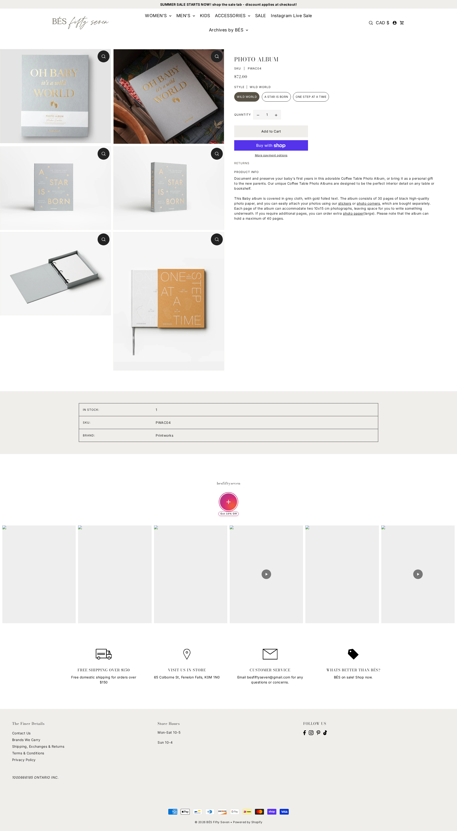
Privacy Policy (24, 760)
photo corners (368, 204)
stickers (344, 204)
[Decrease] (258, 114)
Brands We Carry (26, 740)
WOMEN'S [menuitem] (156, 15)
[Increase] (276, 114)
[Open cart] (401, 23)
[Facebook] (304, 732)
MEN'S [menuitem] (184, 15)
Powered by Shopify (247, 822)
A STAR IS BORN (276, 97)
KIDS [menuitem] (205, 15)
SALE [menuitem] (260, 15)
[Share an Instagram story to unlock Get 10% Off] (228, 502)
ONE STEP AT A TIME (311, 97)
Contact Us (21, 733)
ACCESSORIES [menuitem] (231, 15)
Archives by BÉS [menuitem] (227, 29)
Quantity (242, 115)
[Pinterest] (318, 732)
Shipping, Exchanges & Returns (38, 746)
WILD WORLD (247, 97)
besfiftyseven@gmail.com (268, 677)
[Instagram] (311, 732)
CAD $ (382, 22)
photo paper (353, 214)
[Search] (370, 23)
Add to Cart (271, 131)
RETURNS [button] (241, 163)
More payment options (271, 155)
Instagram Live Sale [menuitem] (291, 15)
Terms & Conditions (28, 753)
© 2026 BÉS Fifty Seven (212, 822)
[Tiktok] (325, 732)
